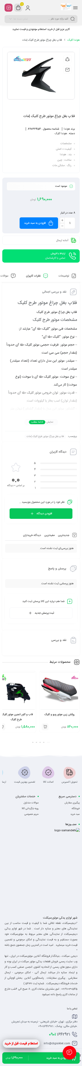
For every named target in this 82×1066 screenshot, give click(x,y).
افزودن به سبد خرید (35, 223)
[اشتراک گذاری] (67, 59)
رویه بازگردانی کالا (30, 809)
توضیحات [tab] (64, 276)
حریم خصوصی (31, 814)
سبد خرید (75, 814)
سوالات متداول (31, 803)
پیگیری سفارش (72, 803)
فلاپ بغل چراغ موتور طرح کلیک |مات (45, 436)
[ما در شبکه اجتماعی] (9, 8)
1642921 (59, 1034)
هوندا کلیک (73, 40)
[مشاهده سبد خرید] (18, 8)
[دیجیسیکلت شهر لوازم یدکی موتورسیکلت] (66, 7)
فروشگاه (76, 809)
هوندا (67, 129)
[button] (48, 742)
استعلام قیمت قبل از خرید (21, 1043)
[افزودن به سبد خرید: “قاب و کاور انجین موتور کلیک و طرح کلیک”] (45, 726)
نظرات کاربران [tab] (33, 276)
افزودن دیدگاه (44, 513)
